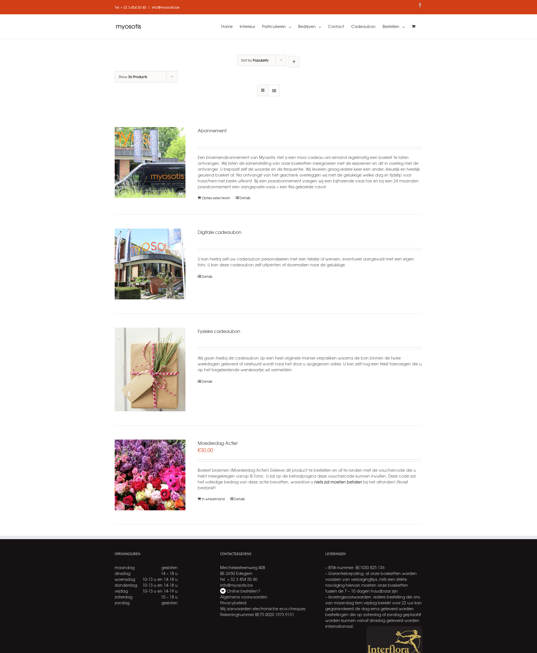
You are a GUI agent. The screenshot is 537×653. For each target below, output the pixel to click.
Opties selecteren (216, 197)
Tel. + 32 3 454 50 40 (130, 7)
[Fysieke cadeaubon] (150, 369)
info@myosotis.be (166, 7)
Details (245, 197)
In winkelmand (213, 498)
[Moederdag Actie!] (150, 475)
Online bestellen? (243, 591)
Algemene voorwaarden (243, 597)
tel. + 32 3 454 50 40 (238, 579)
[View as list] (273, 90)
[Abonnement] (150, 162)
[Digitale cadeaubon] (150, 264)
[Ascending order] (294, 61)
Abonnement (212, 130)
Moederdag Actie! (218, 443)
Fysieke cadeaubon (219, 331)
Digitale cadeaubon (219, 232)
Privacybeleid (233, 602)
